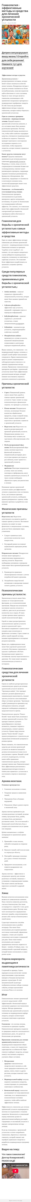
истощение (19, 323)
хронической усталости (17, 161)
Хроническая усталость (9, 79)
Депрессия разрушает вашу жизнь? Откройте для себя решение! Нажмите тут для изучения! (15, 60)
